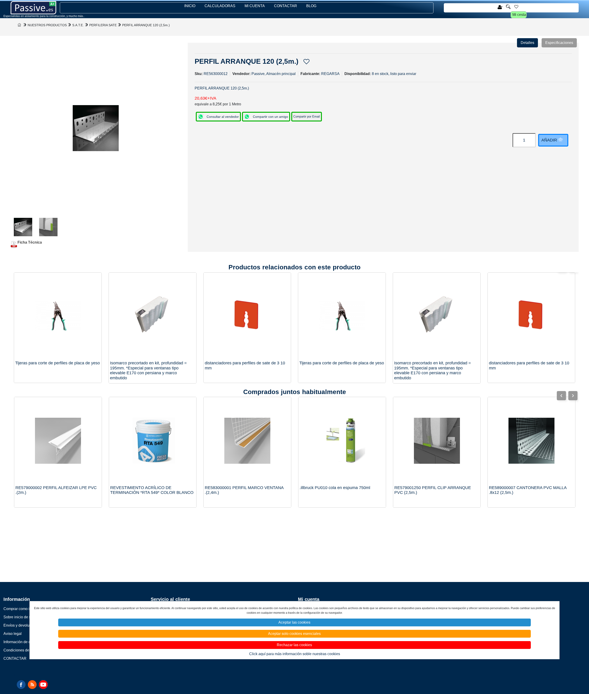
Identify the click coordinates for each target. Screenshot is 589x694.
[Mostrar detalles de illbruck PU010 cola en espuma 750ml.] (342, 440)
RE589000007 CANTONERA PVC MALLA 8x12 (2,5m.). (527, 490)
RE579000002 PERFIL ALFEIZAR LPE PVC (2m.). (56, 490)
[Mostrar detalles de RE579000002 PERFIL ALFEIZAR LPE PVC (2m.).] (58, 440)
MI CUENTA (255, 6)
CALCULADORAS (220, 6)
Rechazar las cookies (294, 645)
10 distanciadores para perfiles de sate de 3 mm (529, 365)
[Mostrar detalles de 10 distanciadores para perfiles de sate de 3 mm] (531, 316)
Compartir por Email (306, 116)
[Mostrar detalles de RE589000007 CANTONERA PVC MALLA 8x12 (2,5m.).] (531, 440)
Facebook (21, 684)
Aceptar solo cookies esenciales (294, 634)
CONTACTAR (285, 6)
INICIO (189, 6)
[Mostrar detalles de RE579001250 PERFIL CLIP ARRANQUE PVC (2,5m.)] (437, 440)
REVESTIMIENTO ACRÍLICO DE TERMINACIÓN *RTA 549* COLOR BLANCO (151, 490)
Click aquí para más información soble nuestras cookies (294, 654)
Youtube (43, 684)
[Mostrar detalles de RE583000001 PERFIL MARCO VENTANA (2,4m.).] (247, 440)
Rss (32, 684)
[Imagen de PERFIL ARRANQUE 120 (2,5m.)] (23, 227)
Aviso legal (12, 634)
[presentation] (572, 395)
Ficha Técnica (29, 242)
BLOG (311, 6)
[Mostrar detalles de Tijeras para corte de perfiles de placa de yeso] (342, 316)
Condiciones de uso (19, 650)
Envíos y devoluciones (21, 625)
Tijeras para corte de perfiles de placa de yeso (341, 363)
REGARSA (330, 74)
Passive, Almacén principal (273, 74)
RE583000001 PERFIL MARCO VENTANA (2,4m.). (244, 490)
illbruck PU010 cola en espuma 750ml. (335, 487)
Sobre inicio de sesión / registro (29, 617)
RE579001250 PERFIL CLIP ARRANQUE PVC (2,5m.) (432, 490)
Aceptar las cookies (294, 622)
